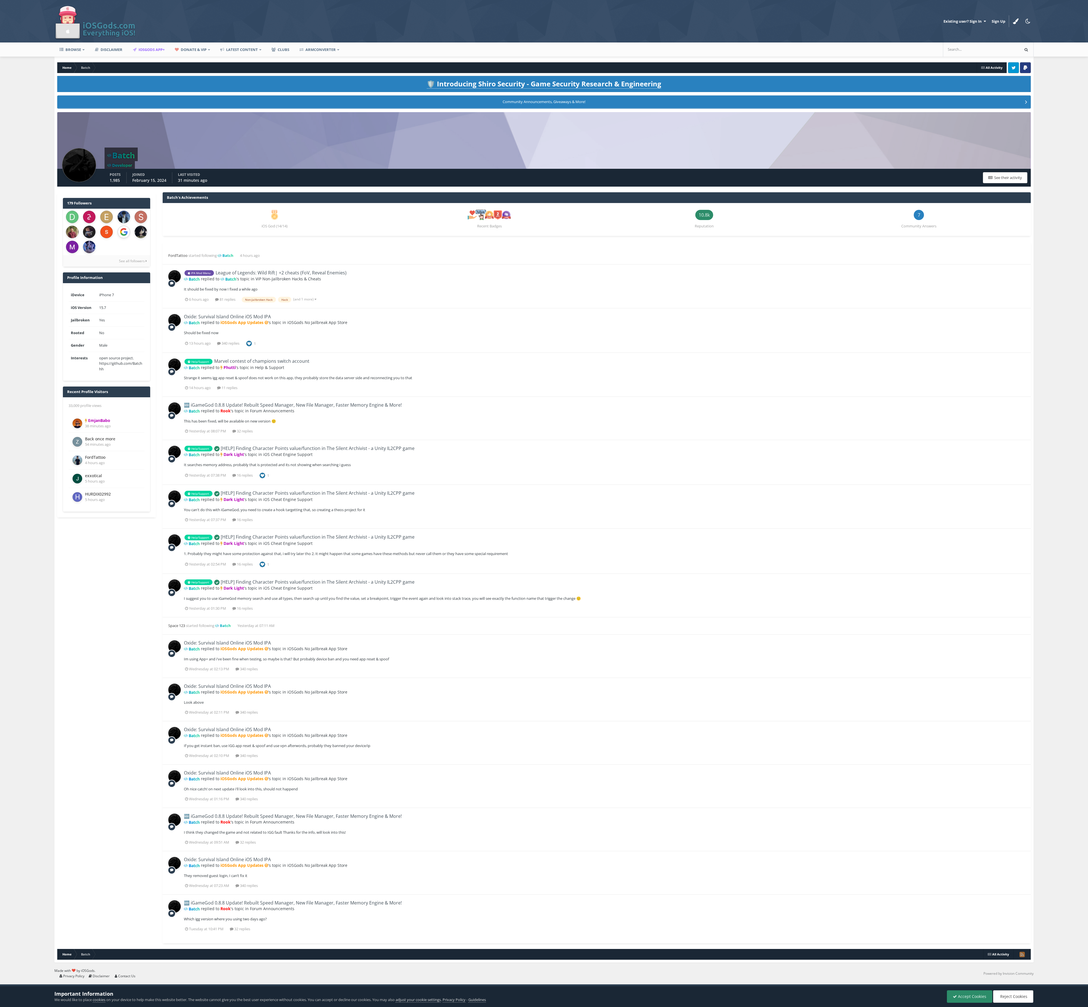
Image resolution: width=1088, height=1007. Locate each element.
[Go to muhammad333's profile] (72, 247)
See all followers (132, 261)
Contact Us (126, 976)
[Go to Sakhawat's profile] (72, 232)
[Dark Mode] (1028, 21)
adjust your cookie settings (418, 999)
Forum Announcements (272, 410)
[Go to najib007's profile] (89, 217)
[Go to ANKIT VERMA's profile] (124, 217)
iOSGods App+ (151, 49)
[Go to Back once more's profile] (77, 442)
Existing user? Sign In (963, 21)
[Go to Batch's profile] (174, 276)
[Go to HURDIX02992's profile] (77, 497)
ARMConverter (320, 49)
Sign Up (998, 21)
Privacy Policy (73, 976)
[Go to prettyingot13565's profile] (106, 232)
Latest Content (241, 49)
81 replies (227, 299)
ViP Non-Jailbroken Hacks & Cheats (288, 278)
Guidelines (477, 999)
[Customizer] (1016, 21)
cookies (99, 999)
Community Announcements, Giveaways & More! (544, 101)
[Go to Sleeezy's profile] (141, 217)
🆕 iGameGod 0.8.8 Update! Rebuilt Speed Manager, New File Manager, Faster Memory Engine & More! (293, 405)
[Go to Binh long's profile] (89, 247)
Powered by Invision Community (1008, 973)
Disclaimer (111, 49)
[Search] (1026, 49)
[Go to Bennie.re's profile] (141, 232)
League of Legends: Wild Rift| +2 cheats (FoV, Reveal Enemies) (281, 273)
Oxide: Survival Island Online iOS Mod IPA (227, 316)
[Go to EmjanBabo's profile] (77, 423)
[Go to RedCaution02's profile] (124, 232)
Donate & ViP (193, 49)
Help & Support (269, 367)
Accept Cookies (971, 996)
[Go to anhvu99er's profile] (89, 232)
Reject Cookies (1013, 996)
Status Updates (999, 49)
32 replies (244, 431)
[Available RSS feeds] (1022, 954)
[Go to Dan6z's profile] (72, 217)
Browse (73, 49)
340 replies (230, 343)
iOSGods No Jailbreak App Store (317, 322)
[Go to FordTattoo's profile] (77, 460)
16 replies (244, 475)
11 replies (229, 387)
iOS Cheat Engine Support (288, 454)
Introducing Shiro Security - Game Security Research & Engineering (544, 83)
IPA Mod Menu (200, 273)
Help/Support (199, 362)
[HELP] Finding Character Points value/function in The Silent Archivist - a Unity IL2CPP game (317, 448)
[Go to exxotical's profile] (77, 478)
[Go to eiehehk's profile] (106, 217)
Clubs (283, 49)
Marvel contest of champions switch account (261, 361)
